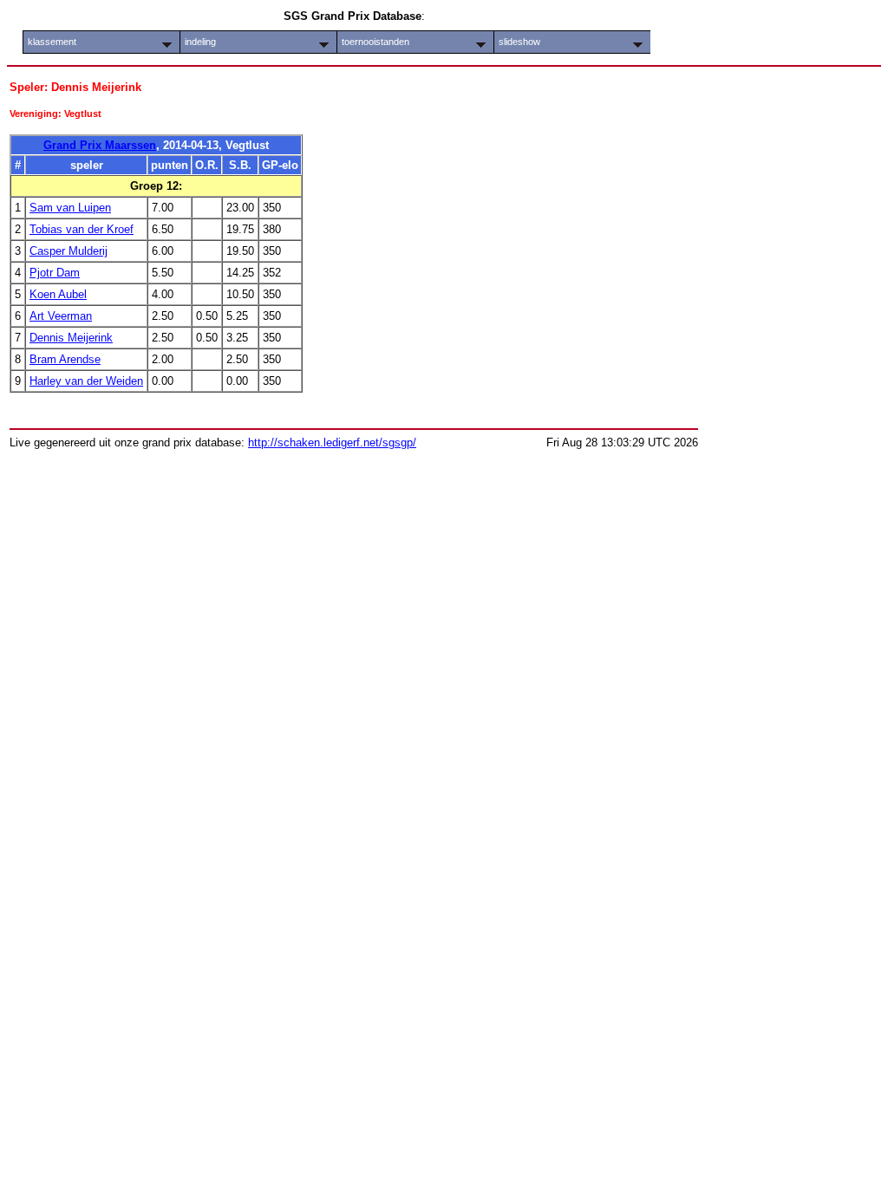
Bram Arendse (65, 359)
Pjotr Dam (54, 272)
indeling (200, 41)
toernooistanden (375, 41)
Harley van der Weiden (86, 380)
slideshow (519, 41)
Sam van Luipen (70, 207)
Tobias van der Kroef (81, 229)
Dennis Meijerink (71, 337)
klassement (52, 41)
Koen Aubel (58, 294)
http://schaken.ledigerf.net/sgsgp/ (332, 442)
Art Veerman (60, 315)
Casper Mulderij (68, 250)
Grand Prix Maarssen (99, 145)
